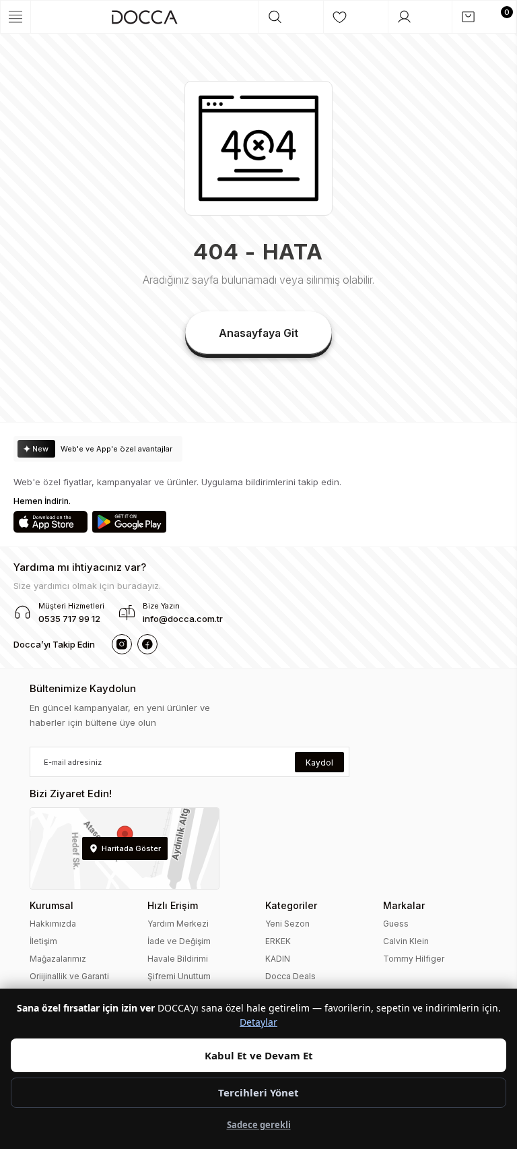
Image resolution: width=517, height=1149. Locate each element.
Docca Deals (290, 976)
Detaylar (258, 1022)
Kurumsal (51, 905)
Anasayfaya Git (258, 333)
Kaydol (319, 762)
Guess (396, 924)
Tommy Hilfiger (413, 959)
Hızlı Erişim (172, 905)
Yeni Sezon (287, 924)
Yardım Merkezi (178, 924)
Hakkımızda (53, 924)
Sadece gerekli (259, 1125)
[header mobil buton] (144, 17)
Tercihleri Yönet (258, 1092)
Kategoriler (291, 905)
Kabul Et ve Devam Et (259, 1055)
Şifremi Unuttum (179, 976)
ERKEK (278, 941)
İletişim (43, 941)
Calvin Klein (406, 941)
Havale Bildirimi (177, 959)
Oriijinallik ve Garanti (69, 976)
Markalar (404, 905)
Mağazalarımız (58, 959)
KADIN (277, 959)
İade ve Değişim (179, 941)
